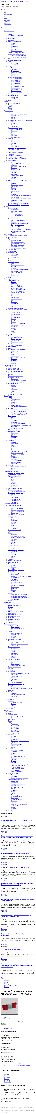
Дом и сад (7, 206)
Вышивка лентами (16, 84)
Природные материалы (14, 616)
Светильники (15, 805)
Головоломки (12, 237)
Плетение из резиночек (18, 694)
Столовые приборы (17, 228)
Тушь (12, 527)
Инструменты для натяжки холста (21, 576)
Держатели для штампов (18, 466)
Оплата (6, 21)
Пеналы (10, 348)
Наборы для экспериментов (19, 269)
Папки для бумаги (13, 346)
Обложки (10, 343)
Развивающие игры (13, 262)
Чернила (13, 528)
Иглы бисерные (12, 37)
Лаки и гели (11, 373)
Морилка (14, 135)
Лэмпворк (11, 668)
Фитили (13, 656)
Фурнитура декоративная (18, 55)
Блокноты (14, 283)
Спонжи (13, 590)
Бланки (13, 282)
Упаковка (10, 622)
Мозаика (13, 194)
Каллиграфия (12, 516)
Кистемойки (15, 577)
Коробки (13, 480)
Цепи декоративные (17, 771)
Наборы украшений (17, 453)
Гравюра (13, 189)
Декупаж (10, 138)
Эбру (12, 548)
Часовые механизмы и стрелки (17, 158)
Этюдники (11, 600)
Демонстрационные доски (15, 308)
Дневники (14, 295)
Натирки (13, 434)
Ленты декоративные (17, 716)
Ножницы (14, 326)
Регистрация (8, 14)
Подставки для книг (17, 342)
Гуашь (13, 540)
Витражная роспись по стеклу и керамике (20, 120)
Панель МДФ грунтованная (16, 570)
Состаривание (15, 137)
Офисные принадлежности (16, 345)
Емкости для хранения (18, 220)
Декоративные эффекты (15, 128)
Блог (5, 18)
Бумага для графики (17, 508)
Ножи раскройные (16, 799)
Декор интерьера (13, 208)
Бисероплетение (9, 31)
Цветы (13, 747)
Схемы (13, 98)
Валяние (10, 631)
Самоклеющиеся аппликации (20, 741)
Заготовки (11, 408)
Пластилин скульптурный (15, 376)
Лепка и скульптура (10, 365)
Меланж (13, 68)
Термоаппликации (16, 744)
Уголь (13, 557)
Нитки (10, 721)
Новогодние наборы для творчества (18, 203)
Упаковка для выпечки (18, 231)
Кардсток (14, 402)
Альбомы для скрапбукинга (19, 409)
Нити (12, 44)
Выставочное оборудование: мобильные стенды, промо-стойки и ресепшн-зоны (16, 915)
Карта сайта (7, 24)
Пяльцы (10, 100)
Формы (13, 232)
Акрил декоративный (17, 536)
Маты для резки (16, 795)
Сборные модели (16, 257)
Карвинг (13, 222)
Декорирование (8, 111)
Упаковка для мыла (17, 681)
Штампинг (11, 465)
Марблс (10, 610)
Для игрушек (15, 728)
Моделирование (12, 252)
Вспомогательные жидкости (16, 514)
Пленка (13, 143)
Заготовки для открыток (18, 411)
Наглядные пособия (13, 562)
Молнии (13, 759)
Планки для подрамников (18, 585)
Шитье (13, 202)
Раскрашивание (16, 197)
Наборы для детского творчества (17, 180)
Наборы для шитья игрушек (19, 644)
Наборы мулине (16, 72)
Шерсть (13, 75)
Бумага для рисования (14, 505)
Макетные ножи (16, 422)
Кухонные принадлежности (19, 223)
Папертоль (11, 690)
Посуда (10, 218)
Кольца (13, 754)
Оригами (10, 685)
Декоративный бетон (14, 368)
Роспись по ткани (13, 151)
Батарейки (14, 496)
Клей (12, 316)
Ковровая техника (16, 92)
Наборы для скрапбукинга (15, 429)
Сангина (13, 554)
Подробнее (4, 831)
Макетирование (12, 251)
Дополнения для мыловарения (20, 673)
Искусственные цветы (14, 605)
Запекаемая (14, 379)
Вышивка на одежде (17, 88)
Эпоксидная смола (13, 160)
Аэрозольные (15, 539)
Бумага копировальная (18, 289)
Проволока (14, 46)
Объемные (14, 436)
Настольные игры (13, 259)
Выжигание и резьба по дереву (17, 639)
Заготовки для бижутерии (15, 35)
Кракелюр (14, 132)
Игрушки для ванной (17, 245)
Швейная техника (13, 773)
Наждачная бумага (16, 582)
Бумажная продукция (14, 280)
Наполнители (12, 613)
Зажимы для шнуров (17, 750)
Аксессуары (14, 97)
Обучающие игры (16, 271)
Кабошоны (11, 40)
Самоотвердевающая (17, 382)
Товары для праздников (11, 471)
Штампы (13, 470)
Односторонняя (16, 405)
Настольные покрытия (18, 323)
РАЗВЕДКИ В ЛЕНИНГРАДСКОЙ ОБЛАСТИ (15, 867)
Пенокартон (14, 303)
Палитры (14, 584)
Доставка (7, 20)
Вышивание (7, 58)
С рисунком (14, 64)
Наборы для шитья (16, 796)
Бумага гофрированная (18, 285)
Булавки (10, 711)
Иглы (9, 713)
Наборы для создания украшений (21, 195)
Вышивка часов (16, 91)
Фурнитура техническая (18, 57)
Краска (13, 134)
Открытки (14, 172)
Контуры (14, 117)
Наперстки (14, 798)
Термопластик (15, 146)
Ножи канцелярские (17, 325)
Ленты (13, 125)
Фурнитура (14, 645)
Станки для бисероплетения (16, 52)
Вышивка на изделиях (17, 86)
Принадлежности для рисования (17, 573)
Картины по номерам (14, 659)
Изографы (14, 359)
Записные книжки (16, 299)
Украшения (11, 440)
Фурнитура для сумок (17, 767)
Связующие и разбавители (16, 152)
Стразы (13, 630)
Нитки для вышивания (14, 94)
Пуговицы (14, 459)
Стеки (13, 391)
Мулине (10, 66)
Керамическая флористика (15, 371)
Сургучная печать (16, 460)
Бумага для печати (16, 288)
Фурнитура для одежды (18, 765)
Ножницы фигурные (17, 428)
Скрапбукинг (8, 396)
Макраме (14, 693)
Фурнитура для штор (17, 768)
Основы (13, 651)
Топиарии (11, 699)
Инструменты (12, 38)
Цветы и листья (16, 462)
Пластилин (11, 374)
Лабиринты (14, 266)
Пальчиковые (15, 545)
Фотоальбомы (15, 497)
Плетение (10, 691)
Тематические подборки (15, 490)
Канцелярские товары (10, 279)
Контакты (7, 23)
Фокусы (10, 277)
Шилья (13, 807)
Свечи (13, 217)
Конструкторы (12, 249)
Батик (9, 112)
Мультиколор (15, 71)
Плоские (13, 439)
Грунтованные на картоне (19, 594)
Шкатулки (14, 808)
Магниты (14, 168)
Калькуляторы (15, 314)
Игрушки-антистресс (17, 246)
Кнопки (13, 319)
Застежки (14, 751)
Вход (5, 12)
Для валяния (15, 725)
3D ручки (14, 165)
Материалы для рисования (16, 550)
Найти (3, 9)
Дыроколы (14, 311)
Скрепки (13, 329)
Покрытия (14, 389)
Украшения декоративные (15, 155)
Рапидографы (15, 362)
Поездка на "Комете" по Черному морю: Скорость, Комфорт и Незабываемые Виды (17, 884)
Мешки (13, 483)
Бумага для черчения (17, 511)
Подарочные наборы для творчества (18, 205)
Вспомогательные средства (19, 114)
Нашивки (14, 736)
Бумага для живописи (17, 510)
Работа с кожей (12, 697)
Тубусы (13, 568)
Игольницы (14, 782)
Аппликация (15, 182)
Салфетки (14, 145)
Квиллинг (11, 661)
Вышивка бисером (16, 78)
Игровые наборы (16, 240)
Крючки (10, 106)
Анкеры (13, 442)
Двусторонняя (15, 399)
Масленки (14, 579)
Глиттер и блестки (16, 129)
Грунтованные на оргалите (19, 596)
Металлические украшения (19, 451)
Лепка (13, 192)
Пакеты (13, 486)
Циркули (14, 363)
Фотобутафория (16, 500)
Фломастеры (15, 356)
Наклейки (14, 171)
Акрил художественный (18, 537)
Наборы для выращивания (15, 611)
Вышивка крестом (16, 83)
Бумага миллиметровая (18, 292)
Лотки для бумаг (16, 339)
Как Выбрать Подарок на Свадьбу (11, 949)
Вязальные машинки (14, 103)
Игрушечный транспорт (18, 243)
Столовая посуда (16, 226)
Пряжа (10, 108)
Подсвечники (15, 209)
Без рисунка (14, 63)
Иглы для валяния (16, 633)
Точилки (13, 332)
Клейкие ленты (15, 317)
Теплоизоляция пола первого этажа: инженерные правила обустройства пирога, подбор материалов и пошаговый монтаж (17, 965)
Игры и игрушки (9, 234)
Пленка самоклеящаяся (18, 305)
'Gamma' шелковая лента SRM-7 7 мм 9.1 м (17, 1064)
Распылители (15, 587)
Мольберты (11, 559)
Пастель (13, 553)
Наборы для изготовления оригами (21, 688)
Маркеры (14, 126)
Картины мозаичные (17, 628)
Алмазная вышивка (13, 625)
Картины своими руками (18, 166)
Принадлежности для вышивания (18, 95)
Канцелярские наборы (17, 337)
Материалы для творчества (16, 163)
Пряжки (13, 761)
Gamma (6, 987)
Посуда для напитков (17, 225)
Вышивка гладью (16, 80)
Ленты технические (17, 718)
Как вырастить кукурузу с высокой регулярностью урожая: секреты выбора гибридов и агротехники (17, 836)
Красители (14, 648)
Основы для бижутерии (15, 41)
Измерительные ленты (18, 784)
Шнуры (13, 49)
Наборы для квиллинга (18, 665)
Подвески (14, 739)
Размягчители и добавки (18, 380)
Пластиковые (19, 215)
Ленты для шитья (13, 714)
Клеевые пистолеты (17, 787)
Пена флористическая (14, 614)
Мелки (10, 334)
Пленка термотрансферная (19, 406)
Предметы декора (16, 211)
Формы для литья (16, 682)
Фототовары (11, 494)
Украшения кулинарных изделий (21, 229)
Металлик (14, 69)
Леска (13, 43)
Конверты (14, 302)
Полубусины (15, 457)
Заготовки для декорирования (17, 148)
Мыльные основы (16, 676)
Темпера (13, 547)
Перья (13, 456)
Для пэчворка (15, 731)
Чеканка (10, 708)
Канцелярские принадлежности (17, 309)
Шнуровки (14, 275)
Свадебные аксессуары (18, 491)
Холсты (10, 593)
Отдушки (14, 653)
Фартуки (13, 591)
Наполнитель (15, 485)
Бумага (13, 140)
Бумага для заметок (17, 286)
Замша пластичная (16, 702)
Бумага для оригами (17, 687)
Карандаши (14, 351)
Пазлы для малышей (17, 272)
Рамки (13, 212)
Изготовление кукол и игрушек (17, 640)
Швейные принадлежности (16, 779)
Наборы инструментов (18, 423)
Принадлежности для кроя (19, 804)
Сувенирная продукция (15, 488)
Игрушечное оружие (17, 242)
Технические (15, 733)
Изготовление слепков (14, 369)
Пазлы (10, 260)
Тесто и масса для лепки (15, 394)
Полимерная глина (13, 377)
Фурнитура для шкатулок (15, 157)
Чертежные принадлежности (16, 357)
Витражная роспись (17, 185)
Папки (13, 565)
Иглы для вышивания (14, 60)
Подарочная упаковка (14, 476)
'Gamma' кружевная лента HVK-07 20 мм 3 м (17, 1065)
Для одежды (14, 730)
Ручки (13, 354)
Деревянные (18, 214)
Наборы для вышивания (15, 77)
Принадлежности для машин (19, 778)
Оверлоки (14, 776)
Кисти (13, 519)
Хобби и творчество (10, 624)
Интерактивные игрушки (18, 248)
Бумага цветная (15, 294)
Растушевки (14, 588)
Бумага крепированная (18, 291)
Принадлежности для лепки (16, 383)
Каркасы (10, 607)
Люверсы (14, 450)
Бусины (10, 34)
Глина (9, 366)
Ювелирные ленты (16, 51)
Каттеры (13, 386)
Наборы (13, 141)
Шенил (13, 178)
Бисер (9, 32)
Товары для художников (11, 503)
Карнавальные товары (14, 474)
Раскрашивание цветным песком (21, 198)
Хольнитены (15, 770)
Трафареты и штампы (17, 175)
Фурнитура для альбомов (18, 414)
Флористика (7, 602)
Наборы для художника (15, 560)
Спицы (10, 109)
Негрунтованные (16, 599)
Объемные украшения (17, 454)
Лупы (13, 791)
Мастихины (14, 580)
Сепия (13, 556)
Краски (13, 118)
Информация (8, 1028)
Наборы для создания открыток (20, 413)
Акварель (14, 534)
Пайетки (13, 738)
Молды (13, 388)
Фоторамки (14, 177)
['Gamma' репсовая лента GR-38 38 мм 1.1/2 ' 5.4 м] (9, 1014)
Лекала (13, 788)
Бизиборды (14, 263)
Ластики (13, 322)
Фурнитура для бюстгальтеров (20, 764)
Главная (6, 17)
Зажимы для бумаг (16, 312)
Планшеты (11, 571)
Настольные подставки (14, 336)
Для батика (14, 724)
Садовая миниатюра (14, 619)
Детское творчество (10, 161)
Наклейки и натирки (14, 431)
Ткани (9, 722)
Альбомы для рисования (18, 506)
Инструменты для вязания (15, 105)
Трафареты (11, 154)
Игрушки (10, 239)
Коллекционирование (14, 667)
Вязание (6, 101)
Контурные (14, 433)
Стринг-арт (14, 696)
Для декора (14, 727)
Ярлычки (14, 463)
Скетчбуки (14, 513)
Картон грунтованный (14, 530)
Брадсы (13, 445)
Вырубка (14, 446)
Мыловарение (12, 671)
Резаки (13, 328)
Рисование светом (16, 200)
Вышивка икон (15, 81)
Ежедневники (15, 297)
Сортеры (13, 274)
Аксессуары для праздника (16, 473)
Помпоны (14, 174)
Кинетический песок (17, 265)
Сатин (13, 74)
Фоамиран (11, 701)
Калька (13, 400)
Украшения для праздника (15, 493)
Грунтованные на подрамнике (20, 597)
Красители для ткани (14, 149)
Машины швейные (16, 774)
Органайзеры (15, 340)
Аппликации (15, 443)
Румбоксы (14, 255)
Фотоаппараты (15, 499)
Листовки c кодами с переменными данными (15, 853)
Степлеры (14, 331)
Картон (13, 300)
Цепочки (14, 48)
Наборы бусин (15, 169)
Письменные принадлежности (17, 349)
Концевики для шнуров (18, 756)
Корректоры (14, 320)
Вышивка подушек (17, 89)
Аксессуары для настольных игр (17, 235)
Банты (13, 477)
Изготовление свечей (14, 647)
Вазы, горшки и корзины (15, 604)
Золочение (14, 131)
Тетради (13, 306)
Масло (13, 543)
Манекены (14, 793)
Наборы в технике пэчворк (16, 684)
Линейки (14, 360)
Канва (9, 61)
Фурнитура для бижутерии (16, 54)
